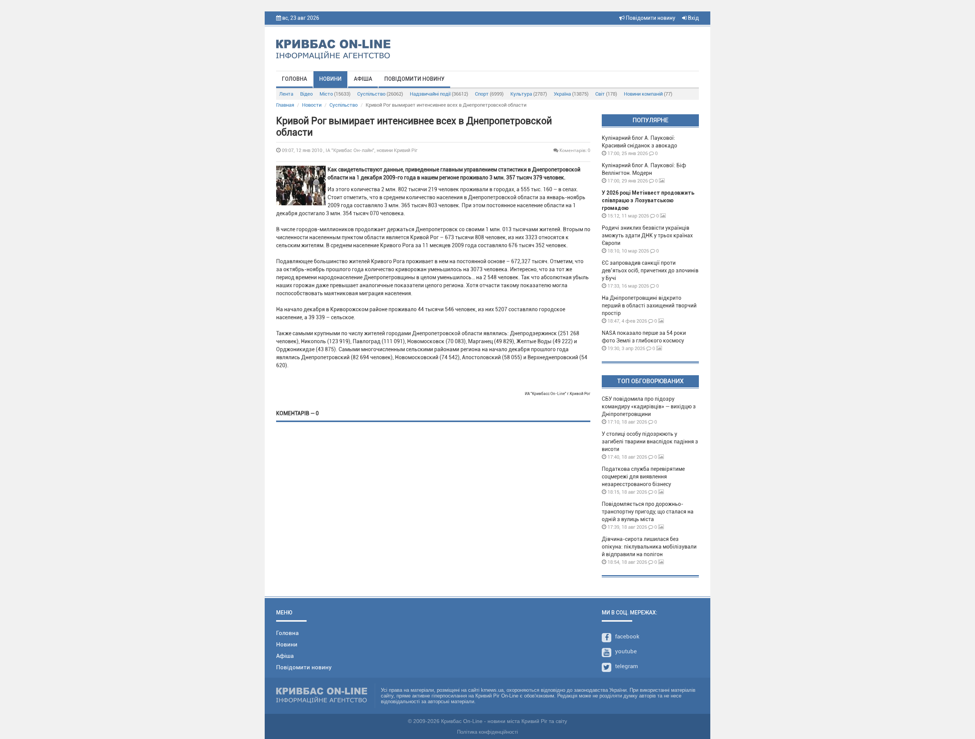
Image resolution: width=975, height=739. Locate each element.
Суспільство (380, 94)
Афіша (363, 79)
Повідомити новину (650, 18)
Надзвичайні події (439, 94)
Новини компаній (648, 94)
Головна (294, 79)
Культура (528, 94)
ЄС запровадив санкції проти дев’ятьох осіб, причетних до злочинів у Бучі (650, 270)
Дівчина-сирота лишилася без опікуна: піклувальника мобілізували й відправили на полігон (649, 546)
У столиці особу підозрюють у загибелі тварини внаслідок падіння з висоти (650, 441)
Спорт (489, 94)
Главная (285, 105)
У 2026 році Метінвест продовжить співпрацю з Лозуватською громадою (648, 200)
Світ (606, 94)
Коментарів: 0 (574, 150)
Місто (335, 94)
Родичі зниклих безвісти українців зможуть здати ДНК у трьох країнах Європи (647, 235)
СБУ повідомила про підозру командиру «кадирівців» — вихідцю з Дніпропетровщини (649, 406)
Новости (311, 105)
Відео (306, 94)
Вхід (693, 18)
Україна (571, 94)
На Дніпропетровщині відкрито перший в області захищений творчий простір (649, 305)
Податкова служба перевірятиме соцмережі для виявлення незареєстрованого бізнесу (643, 476)
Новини (330, 79)
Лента (286, 94)
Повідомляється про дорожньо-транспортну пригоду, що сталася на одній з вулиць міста (648, 511)
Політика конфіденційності (487, 732)
